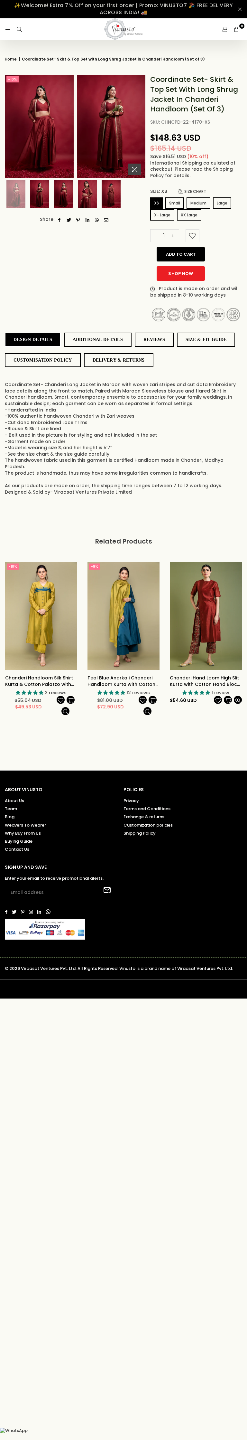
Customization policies (148, 825)
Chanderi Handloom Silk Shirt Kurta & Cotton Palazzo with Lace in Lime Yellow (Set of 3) (39, 681)
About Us (14, 801)
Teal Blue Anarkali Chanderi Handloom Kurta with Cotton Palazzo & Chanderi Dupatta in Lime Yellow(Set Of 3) (123, 681)
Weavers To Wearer (25, 825)
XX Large (189, 215)
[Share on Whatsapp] (97, 219)
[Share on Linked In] (87, 219)
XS (156, 203)
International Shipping (176, 163)
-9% (94, 566)
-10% (12, 79)
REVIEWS (154, 339)
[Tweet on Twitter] (69, 219)
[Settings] (225, 29)
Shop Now (180, 273)
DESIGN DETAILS (33, 339)
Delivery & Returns (119, 360)
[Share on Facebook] (59, 219)
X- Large (162, 215)
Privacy (131, 801)
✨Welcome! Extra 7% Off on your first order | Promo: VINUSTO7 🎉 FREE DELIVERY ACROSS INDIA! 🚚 (123, 9)
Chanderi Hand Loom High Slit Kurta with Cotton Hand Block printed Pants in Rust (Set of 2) (206, 681)
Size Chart (194, 191)
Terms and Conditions (147, 809)
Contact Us (17, 849)
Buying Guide (18, 841)
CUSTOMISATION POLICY (43, 360)
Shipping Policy (140, 833)
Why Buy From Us (23, 833)
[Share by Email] (106, 219)
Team (11, 809)
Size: (178, 191)
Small (174, 203)
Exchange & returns (144, 817)
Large (222, 203)
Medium (198, 203)
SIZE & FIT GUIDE (206, 339)
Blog (9, 817)
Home (11, 59)
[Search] (19, 29)
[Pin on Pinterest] (78, 219)
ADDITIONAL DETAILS (98, 339)
